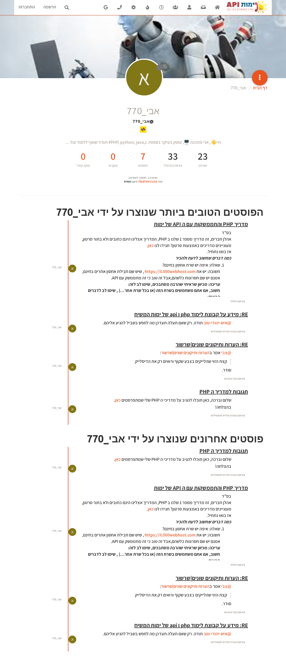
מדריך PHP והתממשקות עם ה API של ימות (201, 224)
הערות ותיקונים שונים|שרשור (185, 353)
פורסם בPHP (238, 301)
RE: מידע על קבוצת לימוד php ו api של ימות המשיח (191, 314)
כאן (151, 245)
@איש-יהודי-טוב (217, 323)
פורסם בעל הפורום (234, 378)
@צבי (226, 353)
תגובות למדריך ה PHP (223, 391)
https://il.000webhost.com (170, 271)
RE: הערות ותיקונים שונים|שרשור (212, 344)
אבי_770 (56, 267)
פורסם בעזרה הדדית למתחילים (228, 331)
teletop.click (147, 181)
